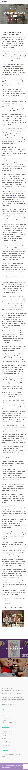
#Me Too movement (16, 64)
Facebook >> (5, 758)
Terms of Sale (6, 745)
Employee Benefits (7, 735)
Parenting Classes (7, 718)
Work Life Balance (7, 731)
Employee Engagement (8, 733)
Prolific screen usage (8, 263)
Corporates (5, 717)
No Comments (19, 19)
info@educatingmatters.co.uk (14, 690)
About (3, 715)
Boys (11, 8)
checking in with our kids (14, 195)
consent (4, 43)
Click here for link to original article (12, 607)
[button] (25, 2)
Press (16, 8)
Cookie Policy (6, 744)
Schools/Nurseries (7, 722)
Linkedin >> (5, 756)
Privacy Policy (6, 742)
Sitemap (4, 720)
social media (15, 80)
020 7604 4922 (8, 688)
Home (3, 713)
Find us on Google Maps (9, 704)
